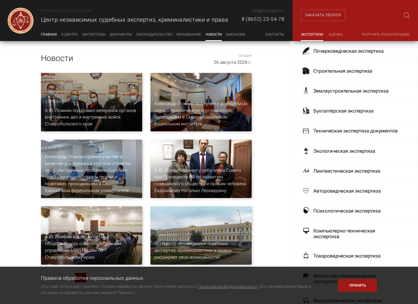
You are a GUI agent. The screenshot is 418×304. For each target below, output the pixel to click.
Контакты (275, 34)
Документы (121, 34)
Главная (49, 34)
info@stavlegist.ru (268, 10)
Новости (214, 34)
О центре (69, 34)
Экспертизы (93, 34)
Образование (188, 34)
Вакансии (235, 34)
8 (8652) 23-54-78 (263, 19)
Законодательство (154, 34)
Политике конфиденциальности (227, 286)
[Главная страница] (20, 20)
